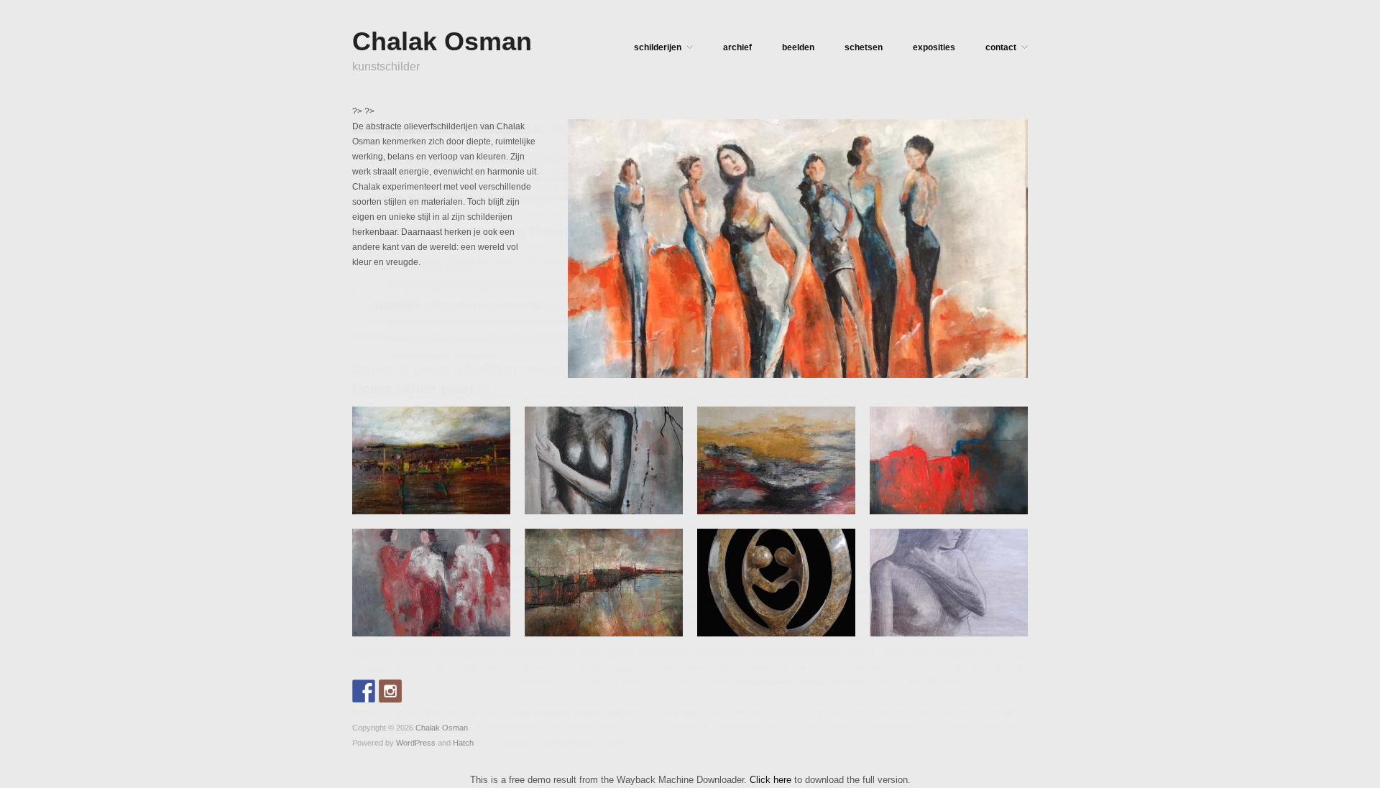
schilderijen (657, 47)
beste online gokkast (419, 198)
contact (1000, 47)
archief (737, 47)
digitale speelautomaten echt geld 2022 (814, 682)
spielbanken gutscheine (839, 592)
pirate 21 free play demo (426, 180)
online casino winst (416, 162)
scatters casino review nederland (457, 305)
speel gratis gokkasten (396, 416)
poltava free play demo (396, 476)
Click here (770, 779)
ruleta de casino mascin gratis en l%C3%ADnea (602, 713)
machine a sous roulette (854, 622)
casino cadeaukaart (424, 266)
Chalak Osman (442, 41)
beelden (798, 47)
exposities (934, 47)
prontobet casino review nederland (420, 446)
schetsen (864, 47)
